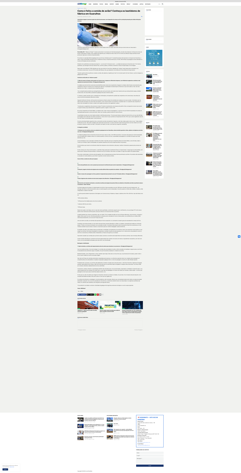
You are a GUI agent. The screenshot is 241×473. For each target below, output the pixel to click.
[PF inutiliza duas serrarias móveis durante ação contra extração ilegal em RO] (149, 127)
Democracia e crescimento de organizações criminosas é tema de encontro (157, 98)
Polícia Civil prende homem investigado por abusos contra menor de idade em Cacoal (157, 164)
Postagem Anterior (82, 329)
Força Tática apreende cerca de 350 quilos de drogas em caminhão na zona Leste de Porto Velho (157, 173)
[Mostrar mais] (103, 295)
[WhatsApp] (95, 295)
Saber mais (11, 466)
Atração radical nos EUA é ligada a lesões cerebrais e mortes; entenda (122, 418)
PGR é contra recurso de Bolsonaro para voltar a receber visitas (157, 106)
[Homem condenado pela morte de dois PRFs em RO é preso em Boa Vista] (149, 89)
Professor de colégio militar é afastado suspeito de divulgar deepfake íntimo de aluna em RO (157, 155)
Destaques (147, 4)
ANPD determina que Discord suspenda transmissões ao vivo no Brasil (157, 113)
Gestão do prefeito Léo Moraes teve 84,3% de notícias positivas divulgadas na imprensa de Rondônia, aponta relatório (94, 419)
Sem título (155, 74)
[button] (159, 4)
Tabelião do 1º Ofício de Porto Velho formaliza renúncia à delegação (87, 311)
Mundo (117, 4)
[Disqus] (110, 346)
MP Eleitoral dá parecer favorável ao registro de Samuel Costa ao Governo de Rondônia (94, 431)
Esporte (112, 4)
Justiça (141, 4)
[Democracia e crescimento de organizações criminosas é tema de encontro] (149, 97)
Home (90, 4)
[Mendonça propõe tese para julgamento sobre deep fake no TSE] (149, 82)
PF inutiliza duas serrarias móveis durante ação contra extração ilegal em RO (157, 127)
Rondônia (95, 4)
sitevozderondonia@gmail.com (144, 445)
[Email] (100, 295)
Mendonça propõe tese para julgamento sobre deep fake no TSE (157, 82)
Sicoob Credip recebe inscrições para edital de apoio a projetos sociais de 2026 (110, 311)
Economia (135, 4)
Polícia (101, 4)
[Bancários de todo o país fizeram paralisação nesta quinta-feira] (80, 438)
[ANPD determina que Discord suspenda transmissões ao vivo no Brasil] (149, 113)
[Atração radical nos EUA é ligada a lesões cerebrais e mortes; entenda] (110, 419)
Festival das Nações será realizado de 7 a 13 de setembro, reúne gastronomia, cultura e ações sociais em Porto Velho (94, 425)
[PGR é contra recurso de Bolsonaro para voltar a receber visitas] (149, 106)
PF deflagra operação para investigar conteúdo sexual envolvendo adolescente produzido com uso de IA (157, 137)
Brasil (106, 4)
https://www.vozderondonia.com (144, 442)
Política (123, 4)
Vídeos (128, 4)
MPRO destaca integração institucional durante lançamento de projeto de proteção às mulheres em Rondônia (124, 437)
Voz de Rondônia (88, 471)
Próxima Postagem (138, 329)
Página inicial (80, 8)
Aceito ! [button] (5, 469)
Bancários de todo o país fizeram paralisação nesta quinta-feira (94, 437)
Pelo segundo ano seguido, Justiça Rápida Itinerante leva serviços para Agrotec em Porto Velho (124, 430)
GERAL (85, 8)
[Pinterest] (98, 295)
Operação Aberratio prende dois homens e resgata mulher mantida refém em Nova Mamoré (157, 146)
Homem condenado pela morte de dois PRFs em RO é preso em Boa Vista (157, 89)
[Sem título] (149, 76)
